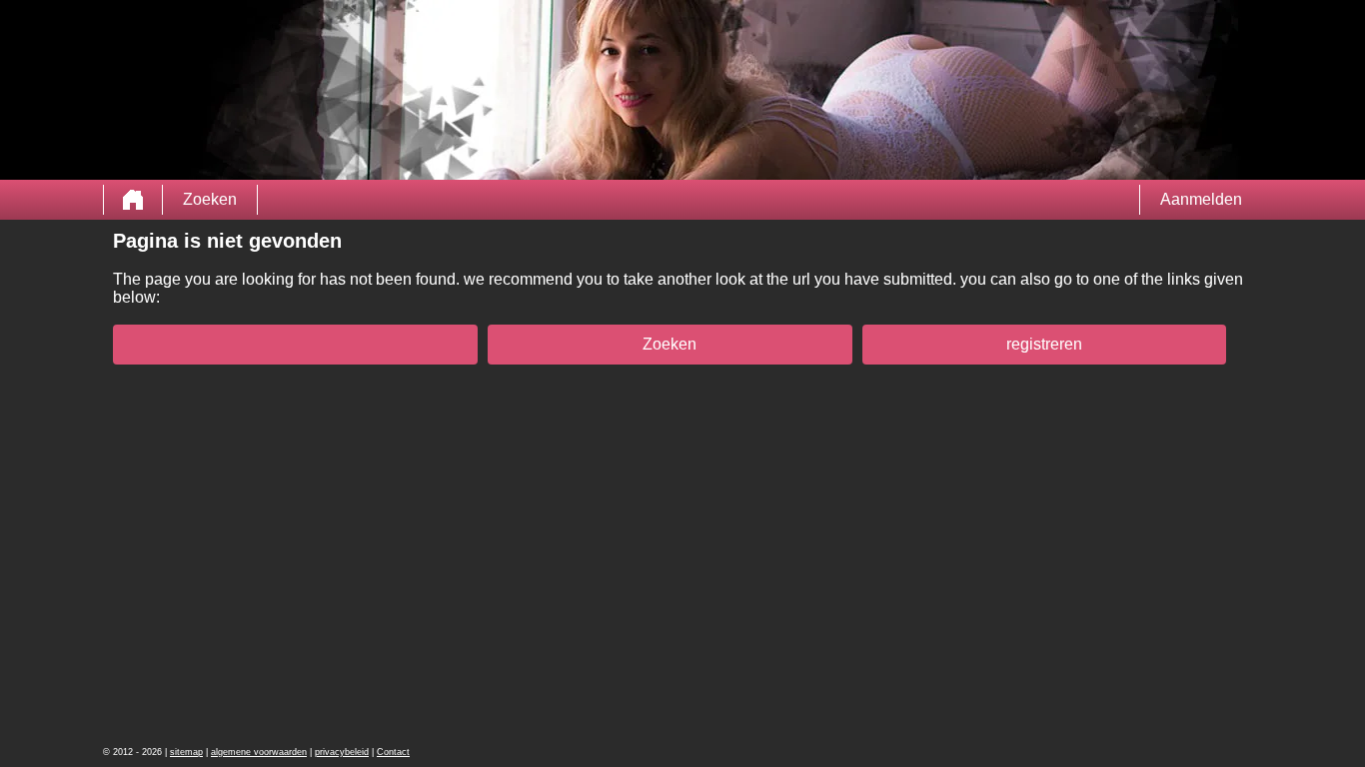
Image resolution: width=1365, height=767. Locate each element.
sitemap (186, 752)
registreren (1044, 344)
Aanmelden (1201, 199)
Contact (393, 752)
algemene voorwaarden (259, 752)
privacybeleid (342, 752)
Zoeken (210, 199)
